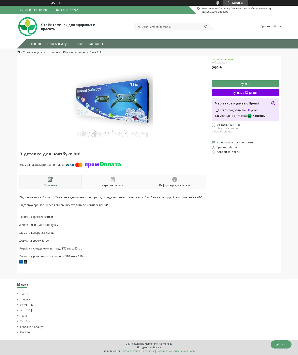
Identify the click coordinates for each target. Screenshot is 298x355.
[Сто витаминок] (27, 26)
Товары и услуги (58, 43)
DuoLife (25, 332)
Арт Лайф (26, 310)
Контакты (96, 43)
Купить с (238, 93)
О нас (79, 43)
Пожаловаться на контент (138, 351)
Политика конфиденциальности (176, 351)
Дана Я (24, 316)
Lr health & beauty (31, 327)
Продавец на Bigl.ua (149, 347)
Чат (284, 344)
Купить (245, 84)
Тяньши (25, 299)
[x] (25, 262)
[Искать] (206, 26)
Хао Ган (25, 321)
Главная (35, 43)
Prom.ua (167, 343)
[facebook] (21, 262)
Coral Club (26, 305)
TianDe (24, 294)
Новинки (54, 52)
